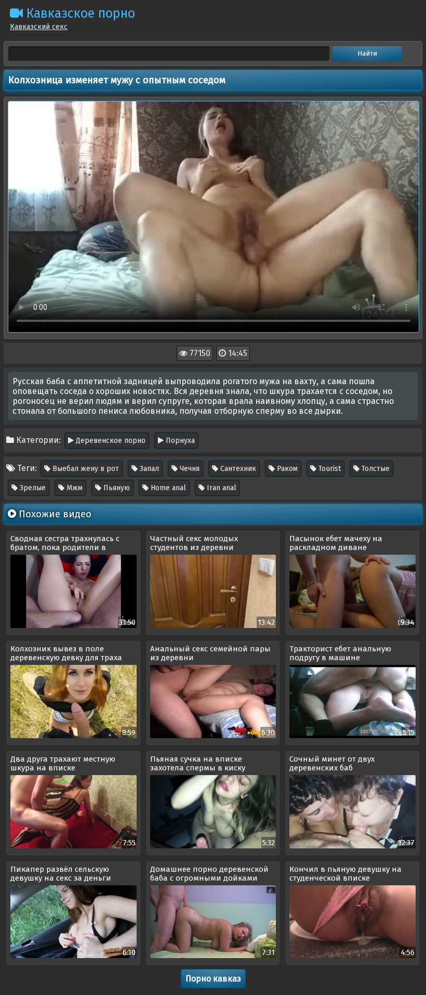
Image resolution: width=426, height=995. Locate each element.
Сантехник (237, 468)
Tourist (328, 468)
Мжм (73, 487)
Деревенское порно (109, 440)
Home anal (167, 487)
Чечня (188, 468)
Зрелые (32, 487)
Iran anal (220, 487)
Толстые (375, 468)
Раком (286, 468)
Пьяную (115, 487)
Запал (148, 468)
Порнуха (179, 440)
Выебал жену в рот (84, 468)
